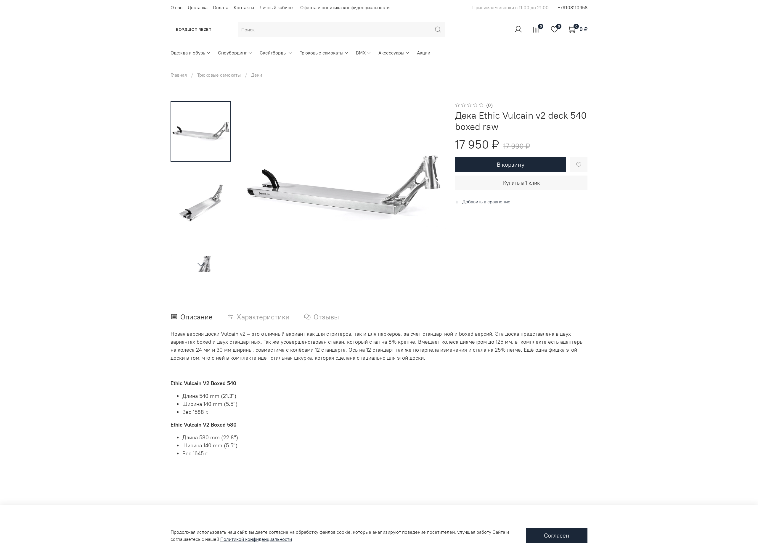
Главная (179, 75)
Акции (423, 53)
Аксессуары (391, 53)
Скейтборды (273, 53)
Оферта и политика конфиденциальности (345, 7)
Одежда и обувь (188, 53)
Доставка (198, 7)
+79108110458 (572, 7)
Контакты (244, 7)
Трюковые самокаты (321, 53)
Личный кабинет (277, 7)
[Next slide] (201, 264)
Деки (256, 75)
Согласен (556, 535)
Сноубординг (232, 53)
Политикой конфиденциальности (256, 539)
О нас (176, 7)
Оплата (220, 7)
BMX (361, 53)
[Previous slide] (252, 186)
